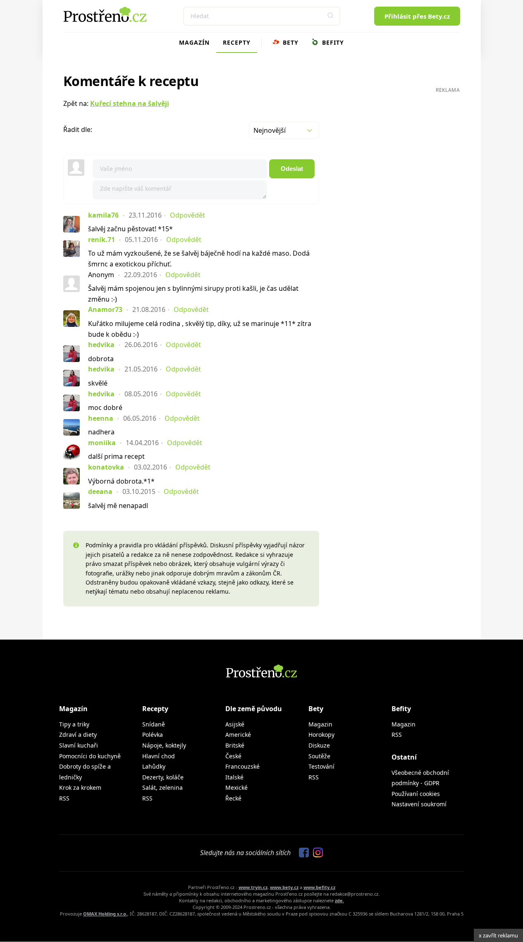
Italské (234, 777)
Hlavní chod (158, 756)
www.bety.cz (284, 887)
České (233, 756)
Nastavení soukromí (419, 804)
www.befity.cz (319, 887)
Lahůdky (153, 766)
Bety (290, 42)
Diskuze (319, 745)
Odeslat (292, 168)
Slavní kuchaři (78, 745)
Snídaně (153, 724)
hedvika (101, 344)
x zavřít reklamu (498, 935)
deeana (100, 491)
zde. (339, 900)
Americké (238, 734)
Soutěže (319, 756)
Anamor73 (105, 309)
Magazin (320, 724)
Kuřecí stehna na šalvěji (129, 103)
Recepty (237, 42)
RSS (64, 798)
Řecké (233, 798)
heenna (100, 418)
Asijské (234, 724)
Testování (321, 766)
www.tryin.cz (253, 887)
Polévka (152, 734)
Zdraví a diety (78, 734)
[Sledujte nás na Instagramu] (316, 853)
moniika (102, 442)
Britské (234, 745)
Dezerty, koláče (163, 777)
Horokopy (321, 734)
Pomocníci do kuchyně (90, 756)
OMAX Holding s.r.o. (105, 914)
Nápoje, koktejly (164, 745)
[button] (330, 16)
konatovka (106, 467)
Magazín (194, 42)
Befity (332, 42)
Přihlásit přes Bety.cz (417, 16)
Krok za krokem (80, 787)
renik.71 (101, 239)
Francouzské (242, 766)
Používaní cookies (416, 794)
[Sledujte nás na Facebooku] (302, 853)
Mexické (236, 787)
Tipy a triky (74, 724)
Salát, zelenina (162, 787)
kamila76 (103, 215)
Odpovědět (187, 215)
